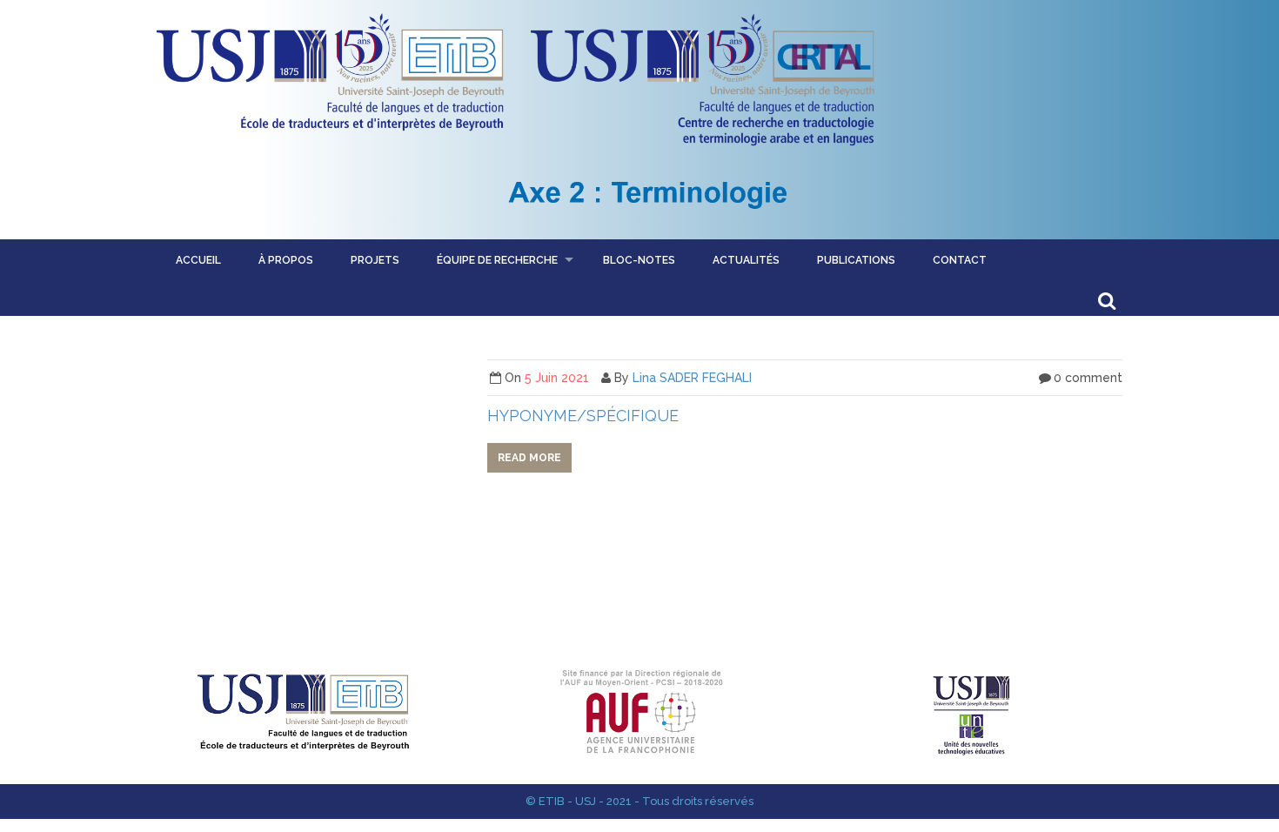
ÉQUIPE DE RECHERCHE (497, 260)
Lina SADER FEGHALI (692, 378)
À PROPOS (285, 260)
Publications (856, 260)
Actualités (746, 260)
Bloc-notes (639, 260)
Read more (529, 458)
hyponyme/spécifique (583, 415)
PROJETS (375, 260)
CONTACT (960, 260)
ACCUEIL (198, 260)
